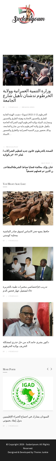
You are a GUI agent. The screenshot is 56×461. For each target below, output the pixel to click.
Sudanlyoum (32, 444)
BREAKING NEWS (28, 107)
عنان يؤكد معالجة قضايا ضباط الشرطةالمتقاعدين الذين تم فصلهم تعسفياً (28, 169)
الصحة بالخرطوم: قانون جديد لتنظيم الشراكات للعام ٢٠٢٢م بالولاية (28, 152)
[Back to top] (53, 458)
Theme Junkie (41, 452)
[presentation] (48, 369)
